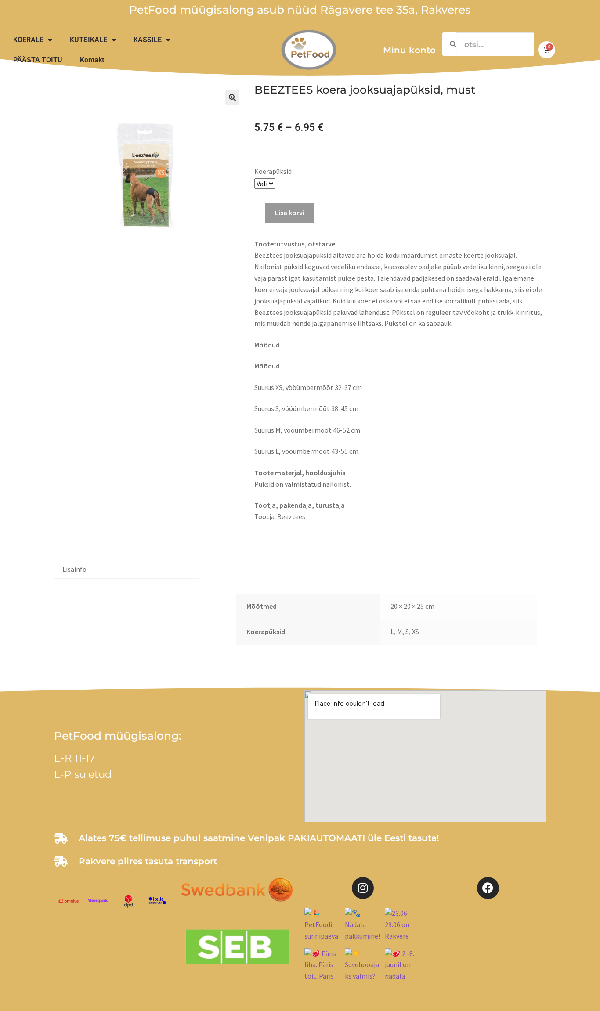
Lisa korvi (289, 212)
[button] (232, 97)
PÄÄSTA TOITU (37, 60)
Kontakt (92, 60)
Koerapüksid (273, 171)
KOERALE (28, 40)
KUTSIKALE (88, 40)
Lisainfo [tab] (74, 569)
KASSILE (148, 40)
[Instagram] (363, 888)
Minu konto (409, 50)
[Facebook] (488, 888)
